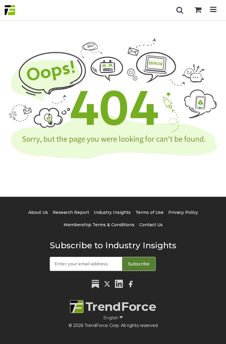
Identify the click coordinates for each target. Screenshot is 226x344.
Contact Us (151, 224)
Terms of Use (149, 212)
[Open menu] (213, 10)
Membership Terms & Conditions (99, 224)
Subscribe (138, 264)
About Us (38, 212)
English (111, 317)
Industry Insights (112, 212)
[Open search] (180, 10)
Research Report (71, 212)
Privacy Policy (183, 212)
